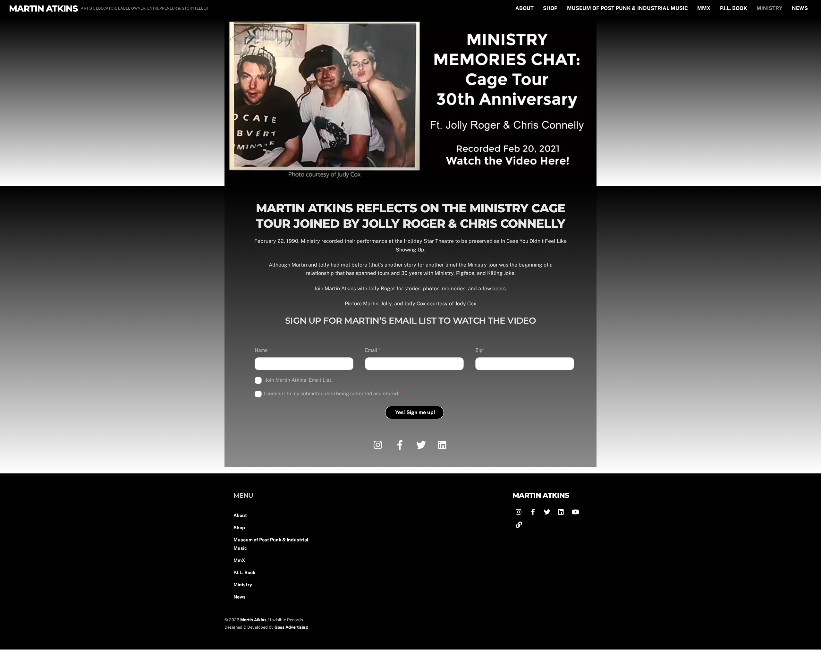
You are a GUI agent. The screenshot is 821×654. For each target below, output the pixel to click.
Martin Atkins (253, 619)
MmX (703, 8)
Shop (550, 8)
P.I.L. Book (733, 8)
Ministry (770, 8)
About (524, 8)
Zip (480, 350)
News (800, 8)
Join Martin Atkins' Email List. (298, 380)
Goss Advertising (291, 627)
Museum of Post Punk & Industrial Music (627, 8)
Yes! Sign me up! (415, 412)
